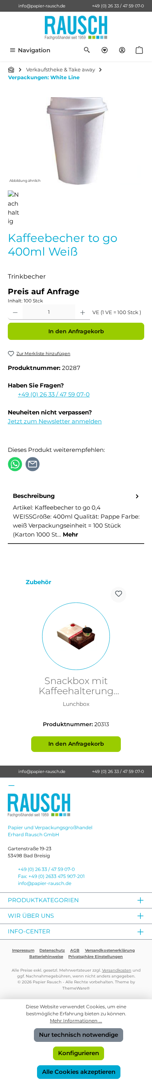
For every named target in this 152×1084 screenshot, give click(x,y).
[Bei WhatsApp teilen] (15, 463)
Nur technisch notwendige (78, 1034)
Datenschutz (52, 950)
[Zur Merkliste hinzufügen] (118, 594)
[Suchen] (87, 50)
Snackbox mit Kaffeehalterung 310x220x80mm (76, 686)
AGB (75, 950)
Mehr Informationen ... (76, 1021)
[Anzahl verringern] (15, 312)
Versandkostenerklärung (110, 950)
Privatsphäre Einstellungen (95, 956)
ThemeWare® (76, 988)
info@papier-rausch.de (41, 6)
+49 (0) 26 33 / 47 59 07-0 (118, 6)
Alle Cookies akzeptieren (78, 1071)
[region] (76, 141)
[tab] (76, 516)
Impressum (23, 950)
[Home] (11, 69)
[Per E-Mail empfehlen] (32, 463)
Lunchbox (76, 704)
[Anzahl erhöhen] (82, 312)
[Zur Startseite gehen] (76, 28)
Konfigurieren (78, 1053)
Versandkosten (116, 970)
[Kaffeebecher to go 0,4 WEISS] (76, 141)
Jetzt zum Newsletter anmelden (55, 421)
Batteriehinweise (46, 956)
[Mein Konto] (122, 50)
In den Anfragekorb (76, 331)
